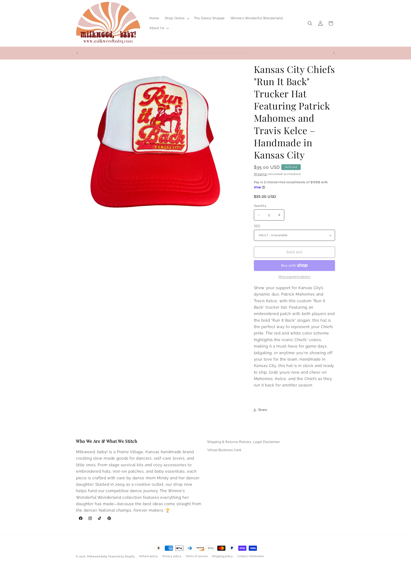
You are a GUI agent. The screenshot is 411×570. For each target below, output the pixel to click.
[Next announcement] (334, 52)
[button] (176, 18)
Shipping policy (222, 556)
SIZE (257, 226)
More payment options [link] (294, 276)
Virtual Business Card (224, 450)
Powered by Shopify (121, 556)
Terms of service (197, 556)
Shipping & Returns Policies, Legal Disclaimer (243, 442)
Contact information (250, 556)
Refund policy (148, 556)
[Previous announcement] (77, 52)
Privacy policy (172, 556)
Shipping (260, 174)
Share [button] (262, 410)
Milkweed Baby (97, 556)
